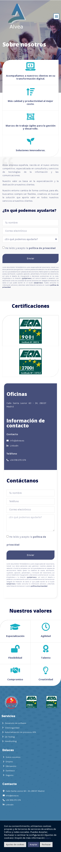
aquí (47, 838)
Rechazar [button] (46, 844)
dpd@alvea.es (38, 283)
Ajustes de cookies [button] (15, 844)
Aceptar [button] (33, 844)
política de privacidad (42, 248)
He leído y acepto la (30, 248)
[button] (56, 16)
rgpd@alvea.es (27, 278)
